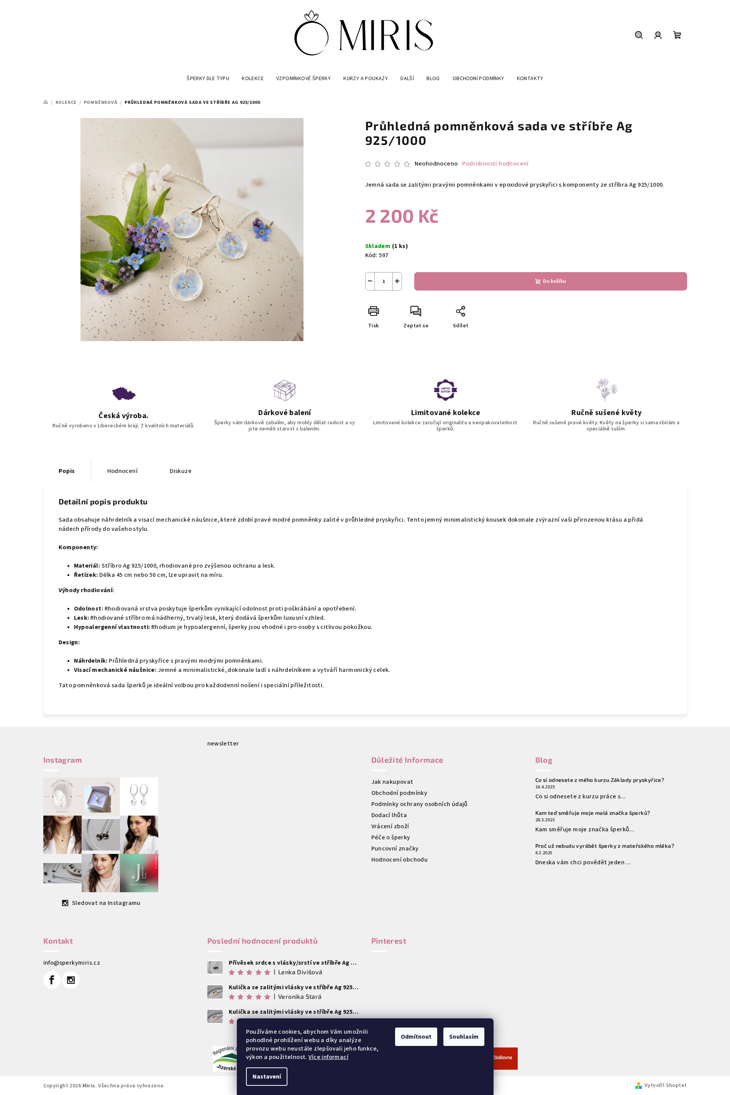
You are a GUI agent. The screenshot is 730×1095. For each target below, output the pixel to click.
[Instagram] (71, 980)
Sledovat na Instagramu (106, 903)
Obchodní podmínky (399, 793)
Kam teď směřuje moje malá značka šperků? (592, 813)
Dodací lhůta (389, 815)
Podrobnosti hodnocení (495, 163)
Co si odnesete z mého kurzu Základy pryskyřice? (599, 780)
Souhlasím (464, 1037)
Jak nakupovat (392, 782)
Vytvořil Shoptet (666, 1085)
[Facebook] (52, 980)
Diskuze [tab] (181, 471)
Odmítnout (416, 1037)
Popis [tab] (67, 471)
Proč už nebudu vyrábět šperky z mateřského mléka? (604, 846)
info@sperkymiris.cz (71, 963)
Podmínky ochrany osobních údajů (419, 804)
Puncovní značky (395, 848)
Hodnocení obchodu (399, 859)
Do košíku (554, 281)
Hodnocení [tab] (122, 471)
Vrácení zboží (390, 826)
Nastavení (267, 1076)
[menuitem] (207, 78)
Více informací (328, 1057)
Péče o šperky (390, 837)
